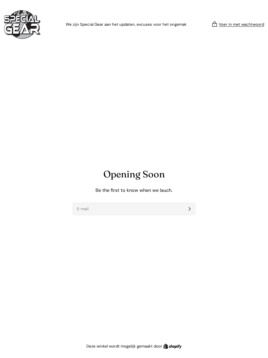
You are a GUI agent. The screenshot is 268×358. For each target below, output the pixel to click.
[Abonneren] (189, 208)
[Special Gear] (22, 24)
